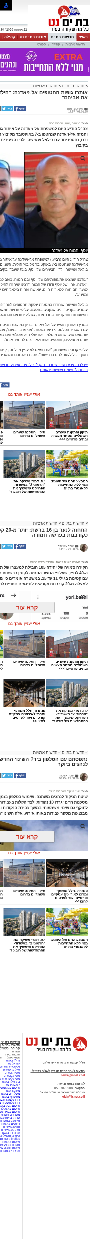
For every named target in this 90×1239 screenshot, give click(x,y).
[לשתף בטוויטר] (7, 110)
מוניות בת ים (12, 1072)
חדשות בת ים (62, 37)
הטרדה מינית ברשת (42, 562)
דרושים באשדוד (10, 1123)
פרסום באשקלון (10, 1108)
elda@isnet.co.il (73, 1096)
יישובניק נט (12, 1084)
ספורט (41, 44)
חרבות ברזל (56, 123)
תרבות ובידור (11, 1054)
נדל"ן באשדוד (11, 1060)
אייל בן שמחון (11, 1069)
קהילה (9, 37)
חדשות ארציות (75, 44)
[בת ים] (59, 32)
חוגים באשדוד (11, 1127)
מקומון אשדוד (11, 1090)
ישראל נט (14, 1063)
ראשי (83, 37)
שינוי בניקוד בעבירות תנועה (64, 791)
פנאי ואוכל (13, 1057)
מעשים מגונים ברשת (67, 562)
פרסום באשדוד (10, 1142)
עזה (67, 123)
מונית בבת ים (11, 1075)
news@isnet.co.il (73, 1075)
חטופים (75, 123)
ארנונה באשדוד (10, 1130)
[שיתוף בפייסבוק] (19, 110)
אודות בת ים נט (33, 37)
